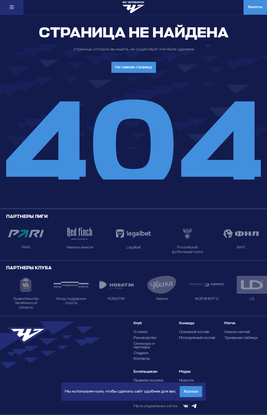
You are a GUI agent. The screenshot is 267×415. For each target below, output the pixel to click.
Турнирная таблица (241, 338)
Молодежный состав (197, 338)
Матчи (229, 323)
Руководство (145, 338)
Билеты (255, 7)
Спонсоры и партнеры (144, 345)
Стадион (141, 353)
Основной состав (194, 332)
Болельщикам (145, 371)
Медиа (184, 371)
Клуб (138, 323)
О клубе (141, 332)
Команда (186, 323)
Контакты (142, 358)
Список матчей (237, 332)
